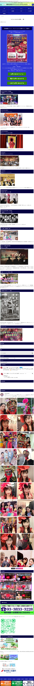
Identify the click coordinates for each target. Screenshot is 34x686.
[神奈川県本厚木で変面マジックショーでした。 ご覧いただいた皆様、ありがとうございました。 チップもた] (25, 457)
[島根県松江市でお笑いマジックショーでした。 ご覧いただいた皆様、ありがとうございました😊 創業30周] (8, 542)
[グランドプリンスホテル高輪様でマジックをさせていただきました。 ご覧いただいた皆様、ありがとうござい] (8, 525)
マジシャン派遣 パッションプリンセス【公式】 (11, 373)
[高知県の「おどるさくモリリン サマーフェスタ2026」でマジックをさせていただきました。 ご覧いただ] (25, 406)
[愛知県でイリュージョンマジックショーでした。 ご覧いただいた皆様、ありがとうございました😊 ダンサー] (25, 508)
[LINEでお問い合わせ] (17, 683)
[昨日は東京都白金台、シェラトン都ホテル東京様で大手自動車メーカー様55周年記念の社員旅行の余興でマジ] (25, 491)
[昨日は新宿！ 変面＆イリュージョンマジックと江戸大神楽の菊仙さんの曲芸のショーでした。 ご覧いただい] (25, 440)
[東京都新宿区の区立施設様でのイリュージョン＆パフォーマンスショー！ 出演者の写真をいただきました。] (8, 440)
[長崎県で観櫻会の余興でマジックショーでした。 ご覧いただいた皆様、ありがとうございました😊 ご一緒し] (8, 559)
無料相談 (4, 13)
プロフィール (12, 8)
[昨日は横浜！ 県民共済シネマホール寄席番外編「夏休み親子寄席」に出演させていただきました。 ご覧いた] (8, 457)
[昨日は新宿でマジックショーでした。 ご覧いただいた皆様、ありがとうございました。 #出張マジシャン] (25, 474)
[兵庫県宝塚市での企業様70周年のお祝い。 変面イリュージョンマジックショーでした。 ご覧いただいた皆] (25, 559)
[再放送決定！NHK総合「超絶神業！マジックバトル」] (9, 99)
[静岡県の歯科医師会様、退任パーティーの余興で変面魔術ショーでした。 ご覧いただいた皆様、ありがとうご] (25, 542)
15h (25, 373)
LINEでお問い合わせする (17, 83)
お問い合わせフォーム (17, 74)
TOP (4, 8)
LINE (17, 616)
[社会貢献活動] (9, 644)
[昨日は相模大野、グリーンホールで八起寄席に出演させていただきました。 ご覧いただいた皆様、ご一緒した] (25, 525)
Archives (1, 362)
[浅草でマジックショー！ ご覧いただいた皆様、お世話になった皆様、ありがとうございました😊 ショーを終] (25, 423)
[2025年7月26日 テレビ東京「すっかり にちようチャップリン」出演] (11, 119)
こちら (6, 107)
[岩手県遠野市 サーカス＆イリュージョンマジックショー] (9, 161)
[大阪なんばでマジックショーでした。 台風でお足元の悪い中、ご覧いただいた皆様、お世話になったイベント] (8, 491)
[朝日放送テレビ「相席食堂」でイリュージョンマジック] (9, 235)
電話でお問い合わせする (17, 78)
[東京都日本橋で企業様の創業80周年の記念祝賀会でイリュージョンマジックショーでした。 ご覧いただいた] (8, 508)
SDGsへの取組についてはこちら (7, 661)
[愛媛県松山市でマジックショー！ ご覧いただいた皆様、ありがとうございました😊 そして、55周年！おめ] (8, 423)
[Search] (32, 353)
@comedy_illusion (22, 373)
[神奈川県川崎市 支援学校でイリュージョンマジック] (7, 180)
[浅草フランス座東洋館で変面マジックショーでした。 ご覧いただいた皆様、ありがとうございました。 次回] (8, 474)
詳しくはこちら (4, 225)
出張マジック (29, 8)
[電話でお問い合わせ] (28, 683)
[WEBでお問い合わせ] (5, 683)
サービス (21, 8)
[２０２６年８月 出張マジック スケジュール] (11, 334)
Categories (1, 358)
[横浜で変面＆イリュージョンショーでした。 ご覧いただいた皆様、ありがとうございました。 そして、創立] (8, 406)
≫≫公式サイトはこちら (20, 149)
